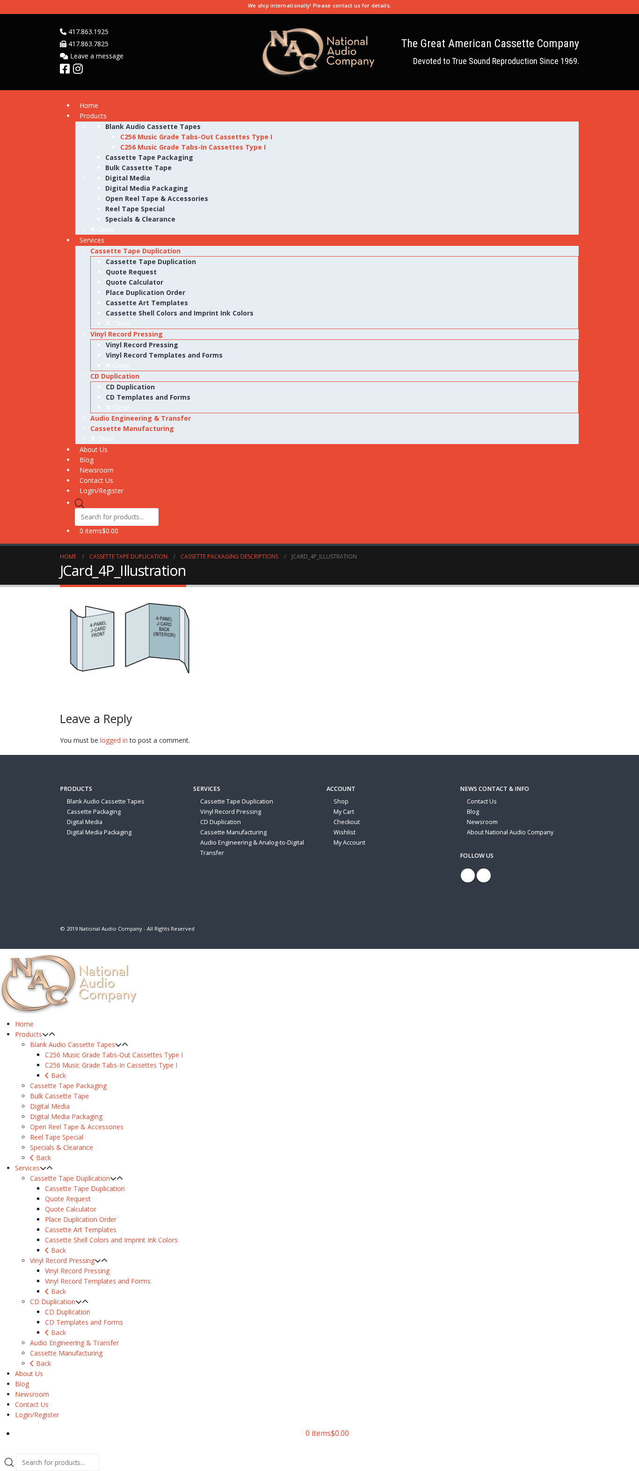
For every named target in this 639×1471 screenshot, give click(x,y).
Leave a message (95, 55)
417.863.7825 (87, 43)
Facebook (468, 875)
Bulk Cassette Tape (59, 1095)
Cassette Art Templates (80, 1229)
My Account (349, 843)
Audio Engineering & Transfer (74, 1342)
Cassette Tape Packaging (68, 1085)
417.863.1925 (87, 31)
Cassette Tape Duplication (236, 801)
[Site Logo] (319, 52)
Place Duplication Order (80, 1219)
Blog (473, 812)
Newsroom (482, 822)
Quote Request (68, 1198)
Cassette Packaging (94, 812)
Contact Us (482, 801)
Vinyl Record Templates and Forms (98, 1281)
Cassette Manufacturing (233, 832)
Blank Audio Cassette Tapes (106, 801)
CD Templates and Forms (84, 1322)
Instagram (484, 875)
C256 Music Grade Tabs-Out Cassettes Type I (114, 1054)
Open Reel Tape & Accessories (76, 1126)
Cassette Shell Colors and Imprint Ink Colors (111, 1239)
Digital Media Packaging (99, 832)
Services (27, 1167)
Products (28, 1034)
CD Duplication (220, 822)
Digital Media (84, 822)
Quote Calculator (70, 1209)
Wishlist (345, 832)
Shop (341, 801)
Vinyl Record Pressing (230, 812)
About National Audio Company (510, 832)
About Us (29, 1373)
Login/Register (37, 1414)
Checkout (347, 822)
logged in (114, 740)
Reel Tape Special (56, 1137)
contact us (347, 5)
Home (24, 1023)
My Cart (344, 812)
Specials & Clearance (61, 1147)
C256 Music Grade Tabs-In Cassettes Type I (111, 1065)
